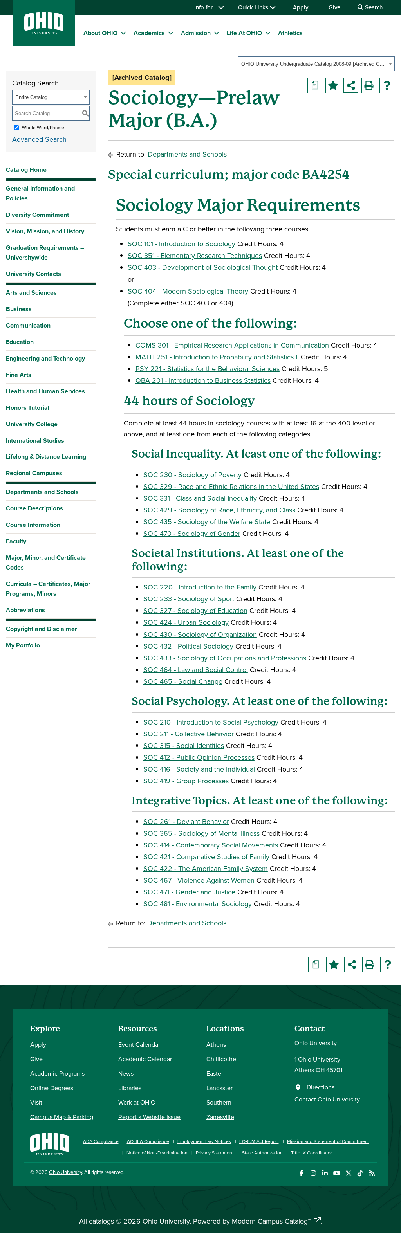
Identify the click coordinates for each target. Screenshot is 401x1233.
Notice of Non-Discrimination (157, 1152)
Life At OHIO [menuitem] (244, 33)
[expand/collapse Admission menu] (216, 33)
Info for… (206, 7)
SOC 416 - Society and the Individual (199, 769)
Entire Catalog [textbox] (31, 97)
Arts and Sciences (31, 292)
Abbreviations (25, 610)
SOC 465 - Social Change (182, 681)
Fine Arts (18, 374)
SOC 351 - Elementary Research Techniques (195, 255)
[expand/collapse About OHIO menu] (123, 33)
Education (20, 341)
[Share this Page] (350, 85)
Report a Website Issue (149, 1116)
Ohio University (65, 1171)
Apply (300, 7)
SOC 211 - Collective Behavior (188, 734)
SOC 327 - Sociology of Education (195, 610)
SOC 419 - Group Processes (186, 781)
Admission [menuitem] (196, 33)
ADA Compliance (101, 1141)
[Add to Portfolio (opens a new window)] (332, 85)
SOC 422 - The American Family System (205, 868)
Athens (216, 1044)
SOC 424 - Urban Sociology (186, 622)
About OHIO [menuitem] (100, 33)
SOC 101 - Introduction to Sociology (181, 244)
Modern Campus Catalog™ (271, 1221)
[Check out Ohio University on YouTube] (336, 1173)
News (126, 1073)
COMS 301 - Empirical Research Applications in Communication (232, 345)
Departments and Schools (42, 491)
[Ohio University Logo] (43, 32)
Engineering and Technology (45, 358)
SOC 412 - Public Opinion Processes (199, 757)
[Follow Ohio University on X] (348, 1173)
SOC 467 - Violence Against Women (199, 880)
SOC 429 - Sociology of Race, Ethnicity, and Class (219, 510)
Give (334, 7)
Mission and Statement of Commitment (328, 1141)
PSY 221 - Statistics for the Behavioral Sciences (207, 368)
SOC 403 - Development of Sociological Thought (203, 267)
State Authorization (262, 1152)
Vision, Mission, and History (45, 231)
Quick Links (254, 7)
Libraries (129, 1087)
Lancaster (219, 1087)
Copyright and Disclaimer (41, 628)
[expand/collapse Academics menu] (170, 33)
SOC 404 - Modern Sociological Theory (188, 291)
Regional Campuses (34, 473)
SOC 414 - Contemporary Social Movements (210, 845)
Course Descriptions (34, 508)
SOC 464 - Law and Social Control (195, 669)
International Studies (35, 440)
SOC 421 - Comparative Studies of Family (206, 857)
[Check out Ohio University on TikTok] (360, 1173)
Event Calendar (139, 1044)
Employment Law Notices (204, 1141)
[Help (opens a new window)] (386, 85)
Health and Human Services (45, 391)
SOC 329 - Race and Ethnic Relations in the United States (231, 486)
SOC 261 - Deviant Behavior (186, 821)
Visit (36, 1102)
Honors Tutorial (27, 407)
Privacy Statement (215, 1152)
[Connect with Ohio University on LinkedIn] (325, 1173)
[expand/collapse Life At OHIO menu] (268, 33)
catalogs (101, 1221)
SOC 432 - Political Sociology (188, 646)
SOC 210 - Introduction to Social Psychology (210, 722)
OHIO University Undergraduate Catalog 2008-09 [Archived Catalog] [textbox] (314, 64)
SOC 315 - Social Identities (183, 745)
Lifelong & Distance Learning (46, 456)
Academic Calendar (145, 1059)
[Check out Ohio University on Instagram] (313, 1173)
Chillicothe (221, 1059)
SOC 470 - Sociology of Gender (191, 533)
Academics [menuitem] (149, 33)
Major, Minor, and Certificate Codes (46, 562)
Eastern (216, 1073)
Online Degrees (51, 1087)
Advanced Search (39, 139)
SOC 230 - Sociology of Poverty (192, 474)
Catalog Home (26, 169)
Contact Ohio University (327, 1099)
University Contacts (33, 273)
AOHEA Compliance (148, 1141)
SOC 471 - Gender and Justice (189, 892)
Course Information (33, 524)
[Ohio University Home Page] (49, 1143)
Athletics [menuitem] (290, 33)
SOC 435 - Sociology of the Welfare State (206, 521)
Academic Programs (57, 1073)
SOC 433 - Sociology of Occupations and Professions (224, 658)
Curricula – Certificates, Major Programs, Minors (48, 588)
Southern (218, 1102)
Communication (28, 325)
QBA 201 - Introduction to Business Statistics (203, 380)
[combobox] (316, 63)
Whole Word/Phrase (43, 127)
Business (19, 309)
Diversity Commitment (37, 214)
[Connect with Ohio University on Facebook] (301, 1173)
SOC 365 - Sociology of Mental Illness (201, 833)
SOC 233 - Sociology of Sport (188, 599)
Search (373, 7)
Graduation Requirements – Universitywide (45, 252)
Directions (320, 1087)
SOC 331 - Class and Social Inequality (200, 498)
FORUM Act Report (259, 1141)
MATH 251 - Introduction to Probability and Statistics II (217, 357)
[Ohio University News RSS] (372, 1173)
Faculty (16, 541)
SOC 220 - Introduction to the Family (199, 587)
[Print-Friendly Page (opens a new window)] (368, 85)
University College (32, 424)
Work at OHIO (136, 1102)
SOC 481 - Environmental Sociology (197, 904)
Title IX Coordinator (311, 1152)
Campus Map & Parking (61, 1116)
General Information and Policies (40, 193)
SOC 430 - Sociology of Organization (200, 634)
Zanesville (220, 1116)
